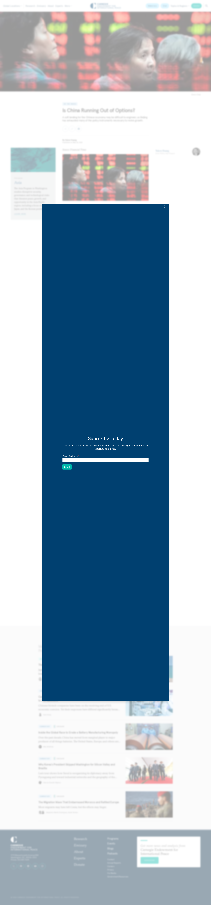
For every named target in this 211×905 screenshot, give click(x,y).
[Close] (166, 206)
